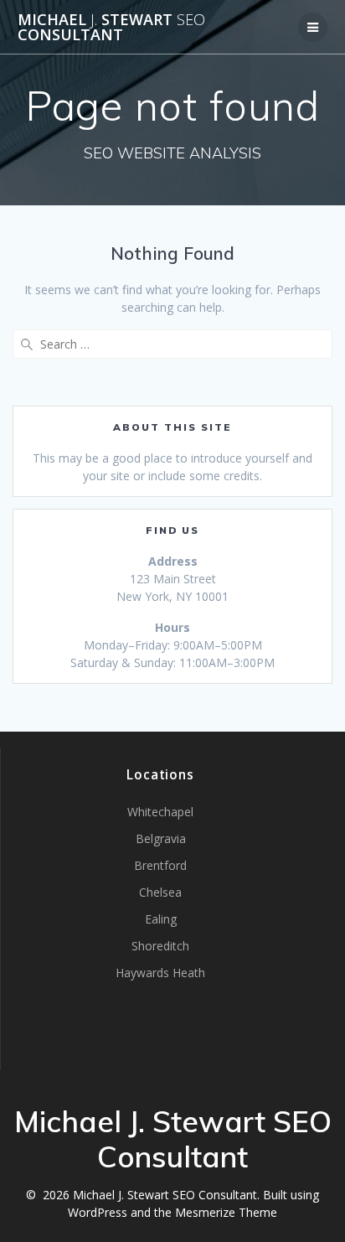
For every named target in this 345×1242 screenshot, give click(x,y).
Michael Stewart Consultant (111, 27)
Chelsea (160, 892)
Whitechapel (160, 812)
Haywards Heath (160, 973)
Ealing (161, 919)
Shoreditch (160, 946)
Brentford (160, 865)
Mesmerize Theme (226, 1212)
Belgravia (161, 838)
